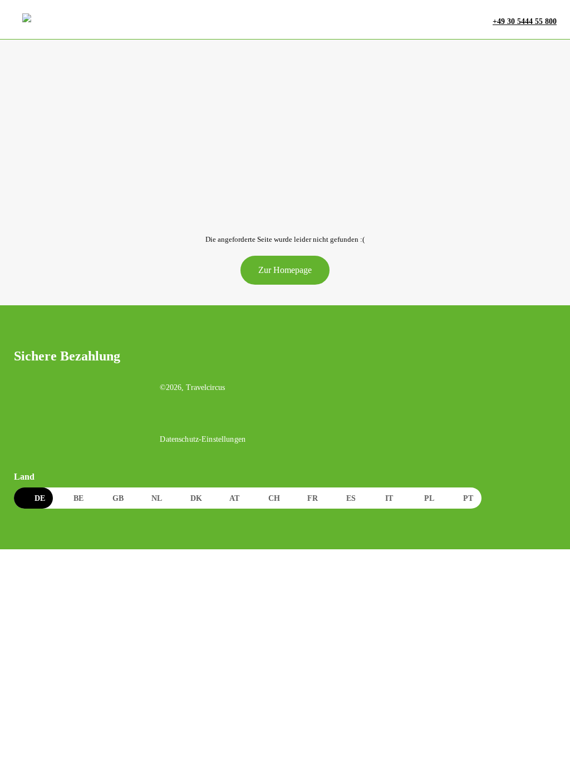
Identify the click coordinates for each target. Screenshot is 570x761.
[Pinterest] (215, 418)
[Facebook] (167, 418)
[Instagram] (191, 418)
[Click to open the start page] (228, 364)
